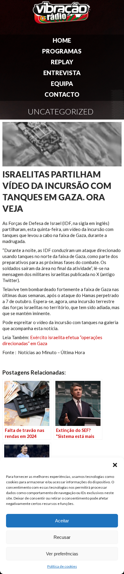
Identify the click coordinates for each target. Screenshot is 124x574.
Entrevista (62, 72)
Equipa (62, 83)
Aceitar (62, 520)
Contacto (62, 94)
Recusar (62, 537)
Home (62, 40)
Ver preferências (62, 553)
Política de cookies (62, 566)
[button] (115, 465)
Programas (62, 51)
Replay (62, 61)
